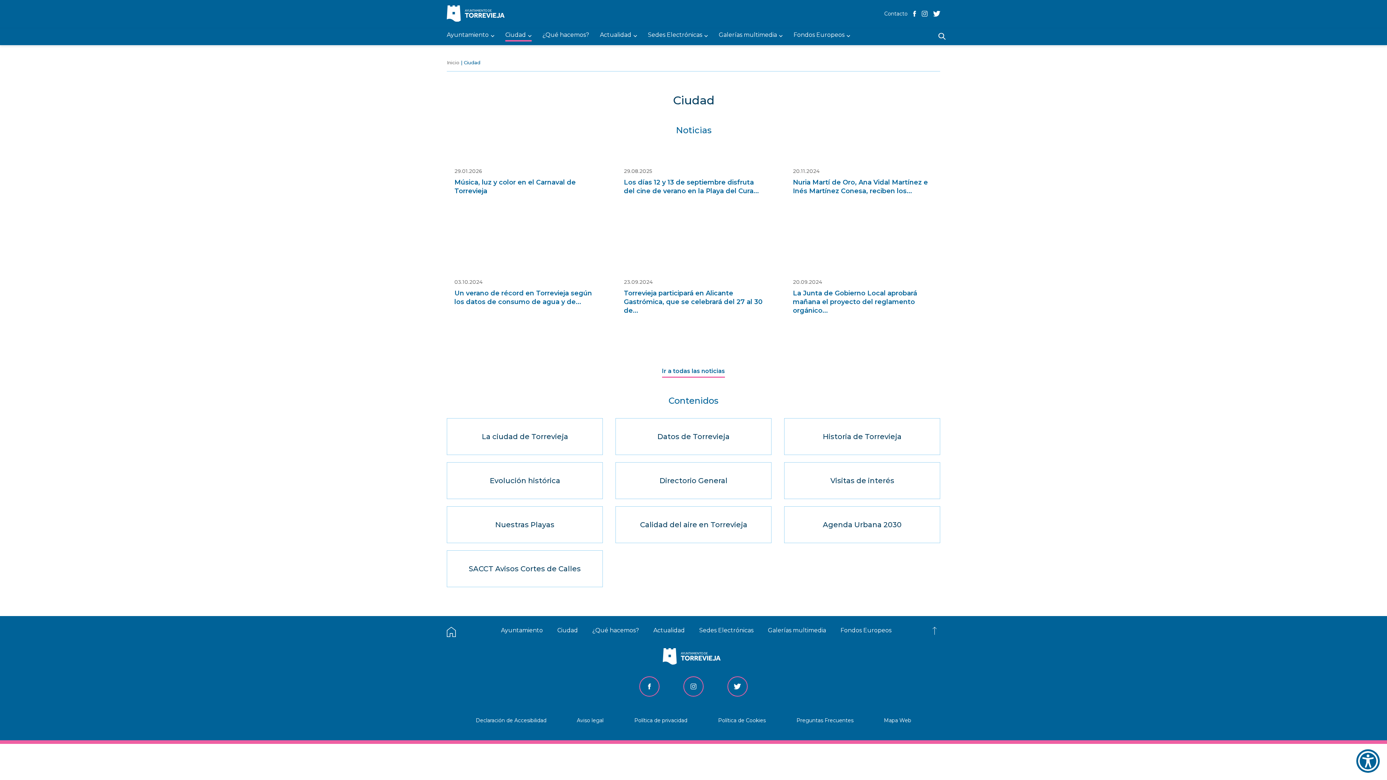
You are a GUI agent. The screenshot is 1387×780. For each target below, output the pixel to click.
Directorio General (693, 480)
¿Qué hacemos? (615, 630)
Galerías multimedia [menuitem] (748, 35)
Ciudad (567, 630)
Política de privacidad (660, 720)
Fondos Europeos (866, 630)
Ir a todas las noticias (693, 371)
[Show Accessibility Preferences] (1368, 761)
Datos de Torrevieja (693, 436)
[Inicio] (477, 14)
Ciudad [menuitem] (515, 35)
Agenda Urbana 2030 (862, 524)
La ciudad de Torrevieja (525, 436)
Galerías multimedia (797, 630)
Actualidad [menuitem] (615, 35)
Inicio (453, 62)
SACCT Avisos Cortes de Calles (525, 568)
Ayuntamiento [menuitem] (468, 35)
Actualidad (669, 630)
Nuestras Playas (524, 524)
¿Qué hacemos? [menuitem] (566, 35)
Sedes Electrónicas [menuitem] (675, 35)
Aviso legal (590, 720)
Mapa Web (897, 720)
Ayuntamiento (522, 630)
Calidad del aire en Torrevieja (693, 524)
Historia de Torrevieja (862, 436)
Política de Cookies (742, 720)
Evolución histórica (525, 480)
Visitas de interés (862, 480)
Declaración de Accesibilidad (511, 720)
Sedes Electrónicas (726, 630)
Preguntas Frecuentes (825, 720)
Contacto (896, 13)
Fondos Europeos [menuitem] (819, 35)
